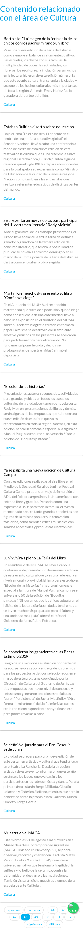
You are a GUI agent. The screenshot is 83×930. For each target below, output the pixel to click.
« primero (14, 910)
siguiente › (34, 924)
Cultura (9, 104)
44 (52, 910)
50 (47, 917)
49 (36, 917)
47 (14, 917)
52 (69, 917)
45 (64, 910)
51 (58, 917)
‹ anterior (34, 910)
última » (54, 924)
